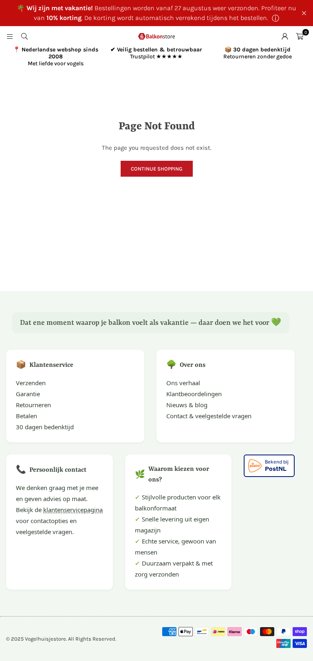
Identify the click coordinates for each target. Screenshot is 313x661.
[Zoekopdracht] (24, 36)
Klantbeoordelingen (194, 394)
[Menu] (9, 36)
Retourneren (33, 405)
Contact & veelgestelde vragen (208, 416)
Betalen (26, 416)
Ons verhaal (183, 383)
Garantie (28, 394)
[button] (299, 36)
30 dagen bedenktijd (45, 427)
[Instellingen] (285, 36)
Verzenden (31, 383)
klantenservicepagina (73, 510)
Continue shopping (157, 169)
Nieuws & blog (186, 405)
